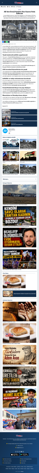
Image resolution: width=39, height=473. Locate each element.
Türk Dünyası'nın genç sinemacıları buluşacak (11, 149)
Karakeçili (21, 468)
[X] (18, 451)
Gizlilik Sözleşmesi (30, 466)
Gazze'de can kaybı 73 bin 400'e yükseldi (10, 174)
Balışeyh (13, 468)
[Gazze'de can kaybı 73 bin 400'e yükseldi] (11, 168)
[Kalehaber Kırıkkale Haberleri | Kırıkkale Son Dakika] (19, 2)
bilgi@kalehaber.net (20, 447)
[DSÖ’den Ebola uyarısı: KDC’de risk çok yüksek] (11, 155)
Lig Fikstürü (19, 466)
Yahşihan (31, 468)
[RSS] (23, 451)
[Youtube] (21, 451)
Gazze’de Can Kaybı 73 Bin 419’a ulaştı (27, 149)
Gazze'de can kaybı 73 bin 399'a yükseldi (27, 174)
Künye (25, 466)
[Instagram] (19, 451)
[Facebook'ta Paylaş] (3, 42)
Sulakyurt (28, 468)
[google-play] (24, 454)
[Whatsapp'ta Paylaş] (7, 42)
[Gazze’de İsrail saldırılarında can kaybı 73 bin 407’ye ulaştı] (28, 155)
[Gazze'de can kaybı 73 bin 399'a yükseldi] (28, 168)
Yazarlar (19, 6)
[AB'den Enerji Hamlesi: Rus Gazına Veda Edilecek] (19, 30)
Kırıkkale (7, 468)
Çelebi (16, 468)
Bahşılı (10, 468)
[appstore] (14, 454)
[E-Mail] (9, 133)
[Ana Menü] (2, 2)
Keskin (25, 468)
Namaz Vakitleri (13, 466)
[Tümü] (35, 179)
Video (14, 6)
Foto (9, 6)
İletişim (22, 466)
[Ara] (36, 2)
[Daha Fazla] (9, 42)
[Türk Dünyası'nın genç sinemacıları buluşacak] (11, 143)
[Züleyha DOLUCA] (5, 130)
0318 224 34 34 (20, 445)
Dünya (19, 9)
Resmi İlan (4, 6)
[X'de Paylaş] (5, 42)
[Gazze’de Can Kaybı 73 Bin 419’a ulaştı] (28, 143)
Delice (19, 468)
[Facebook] (16, 451)
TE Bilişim (22, 471)
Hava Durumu (8, 466)
